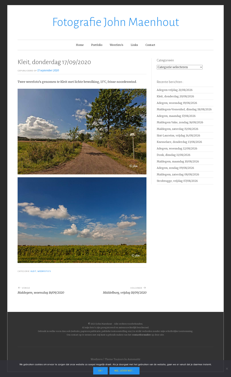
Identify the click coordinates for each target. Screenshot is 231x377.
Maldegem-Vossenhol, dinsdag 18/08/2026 (184, 109)
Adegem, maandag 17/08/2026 (176, 116)
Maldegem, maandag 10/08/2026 (178, 161)
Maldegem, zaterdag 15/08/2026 (177, 129)
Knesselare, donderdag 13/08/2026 (179, 142)
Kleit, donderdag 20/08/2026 (175, 96)
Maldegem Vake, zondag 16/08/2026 (180, 122)
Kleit (33, 271)
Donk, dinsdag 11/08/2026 (173, 155)
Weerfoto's (44, 271)
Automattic (134, 359)
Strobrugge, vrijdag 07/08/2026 (177, 181)
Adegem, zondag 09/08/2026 (175, 168)
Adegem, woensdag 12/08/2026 (177, 148)
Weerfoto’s (116, 45)
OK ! (100, 371)
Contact (150, 45)
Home (80, 45)
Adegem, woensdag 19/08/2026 (177, 103)
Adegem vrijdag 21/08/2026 (174, 90)
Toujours (118, 359)
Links (134, 45)
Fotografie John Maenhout (115, 22)
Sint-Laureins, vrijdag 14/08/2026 (178, 135)
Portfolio (96, 45)
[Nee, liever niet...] (226, 368)
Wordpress (97, 359)
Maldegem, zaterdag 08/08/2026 (178, 174)
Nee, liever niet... (124, 371)
